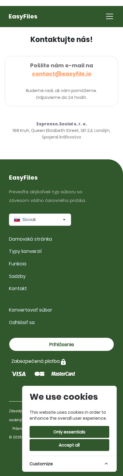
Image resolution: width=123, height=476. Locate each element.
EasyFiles (23, 16)
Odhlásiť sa (22, 322)
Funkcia (17, 263)
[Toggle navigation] (109, 16)
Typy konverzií (25, 251)
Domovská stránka (30, 239)
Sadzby (17, 276)
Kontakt (18, 288)
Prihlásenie (61, 344)
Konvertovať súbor (30, 310)
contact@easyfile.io (61, 73)
